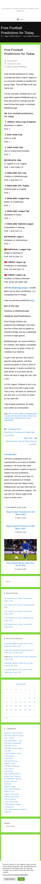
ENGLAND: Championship (12, 743)
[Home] (1, 36)
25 (11, 710)
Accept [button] (21, 879)
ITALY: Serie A (8, 769)
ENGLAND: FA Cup (10, 746)
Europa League (9, 756)
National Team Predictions (12, 776)
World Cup (7, 812)
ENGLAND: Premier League (13, 748)
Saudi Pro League (10, 786)
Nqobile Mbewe (9, 650)
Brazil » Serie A (9, 738)
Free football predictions (26, 416)
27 (20, 710)
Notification (7, 784)
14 (25, 702)
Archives (7, 823)
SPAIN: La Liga (9, 791)
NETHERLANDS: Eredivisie (13, 779)
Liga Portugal (8, 771)
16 (34, 702)
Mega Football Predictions (17, 67)
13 (20, 702)
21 (25, 706)
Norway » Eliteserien (10, 781)
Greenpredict (12, 61)
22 (30, 706)
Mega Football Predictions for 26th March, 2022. (20, 527)
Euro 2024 (7, 751)
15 (30, 702)
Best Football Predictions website (20, 413)
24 (6, 710)
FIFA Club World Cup (10, 761)
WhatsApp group (19, 288)
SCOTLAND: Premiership (12, 789)
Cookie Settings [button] (10, 879)
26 (16, 710)
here (32, 300)
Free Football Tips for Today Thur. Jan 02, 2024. (21, 564)
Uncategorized (8, 807)
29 (30, 710)
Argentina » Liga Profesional (13, 733)
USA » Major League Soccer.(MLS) (15, 809)
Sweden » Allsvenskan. (11, 794)
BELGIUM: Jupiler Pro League (13, 735)
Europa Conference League (12, 753)
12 (16, 702)
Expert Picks (8, 758)
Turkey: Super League (11, 802)
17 (6, 706)
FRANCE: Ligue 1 (10, 763)
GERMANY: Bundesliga (11, 766)
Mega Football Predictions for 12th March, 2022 (20, 513)
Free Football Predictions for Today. (17, 418)
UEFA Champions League (12, 804)
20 (20, 706)
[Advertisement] (20, 858)
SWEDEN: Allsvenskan (11, 796)
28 (25, 710)
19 (16, 706)
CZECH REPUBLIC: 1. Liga (13, 741)
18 (11, 706)
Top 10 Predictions (10, 799)
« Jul (5, 718)
